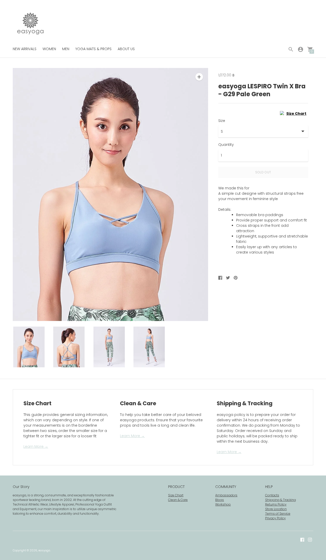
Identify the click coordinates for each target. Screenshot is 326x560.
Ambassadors (226, 495)
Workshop (223, 504)
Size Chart (175, 495)
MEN (65, 48)
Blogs (219, 500)
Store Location (276, 509)
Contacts (272, 495)
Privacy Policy (275, 518)
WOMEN (49, 48)
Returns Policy (276, 504)
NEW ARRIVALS (24, 48)
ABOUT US (126, 48)
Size (221, 121)
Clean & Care (178, 500)
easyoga (44, 550)
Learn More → (35, 446)
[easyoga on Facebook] (302, 539)
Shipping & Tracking (280, 500)
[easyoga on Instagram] (310, 539)
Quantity (226, 145)
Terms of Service (277, 513)
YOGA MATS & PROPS (93, 48)
